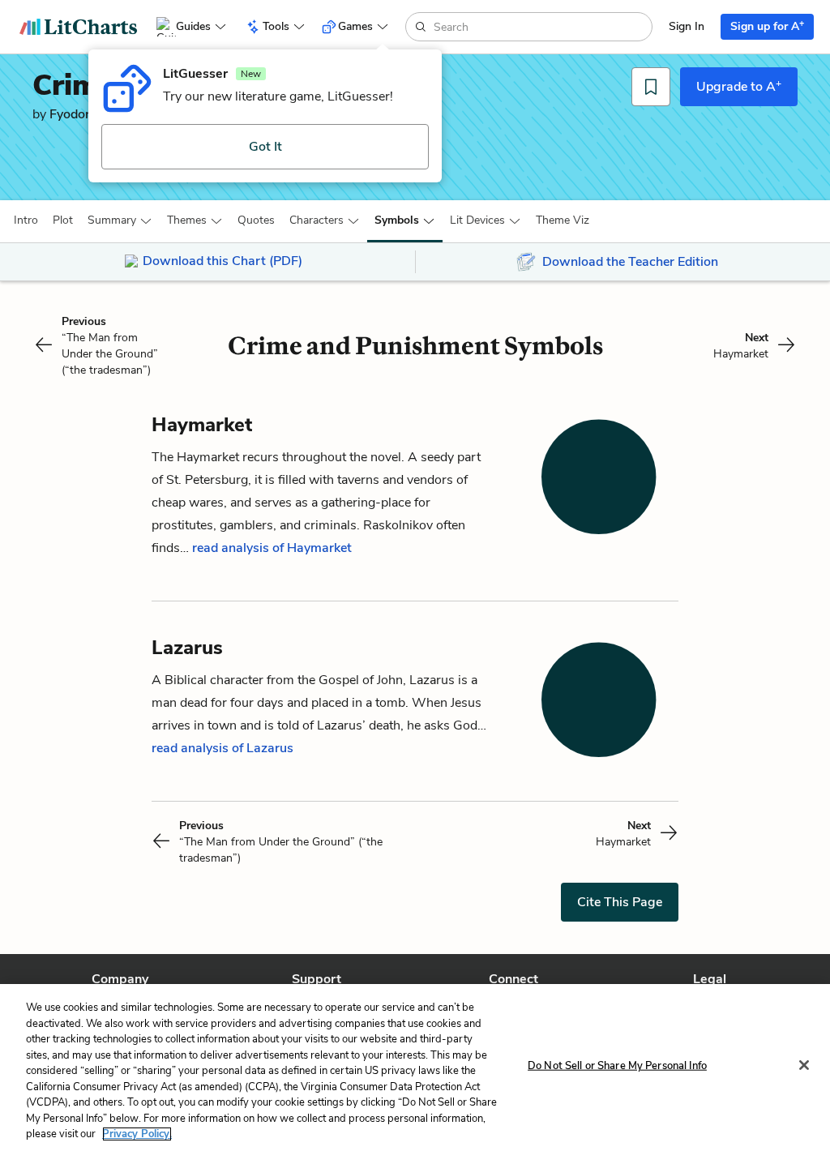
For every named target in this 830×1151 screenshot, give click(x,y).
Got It (265, 147)
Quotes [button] (256, 220)
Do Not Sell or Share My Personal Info (617, 1066)
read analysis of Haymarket (272, 548)
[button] (26, 220)
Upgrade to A (738, 86)
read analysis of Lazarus (222, 748)
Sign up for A (767, 25)
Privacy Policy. (137, 1134)
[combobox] (541, 27)
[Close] (804, 1065)
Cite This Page (619, 902)
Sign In (686, 26)
